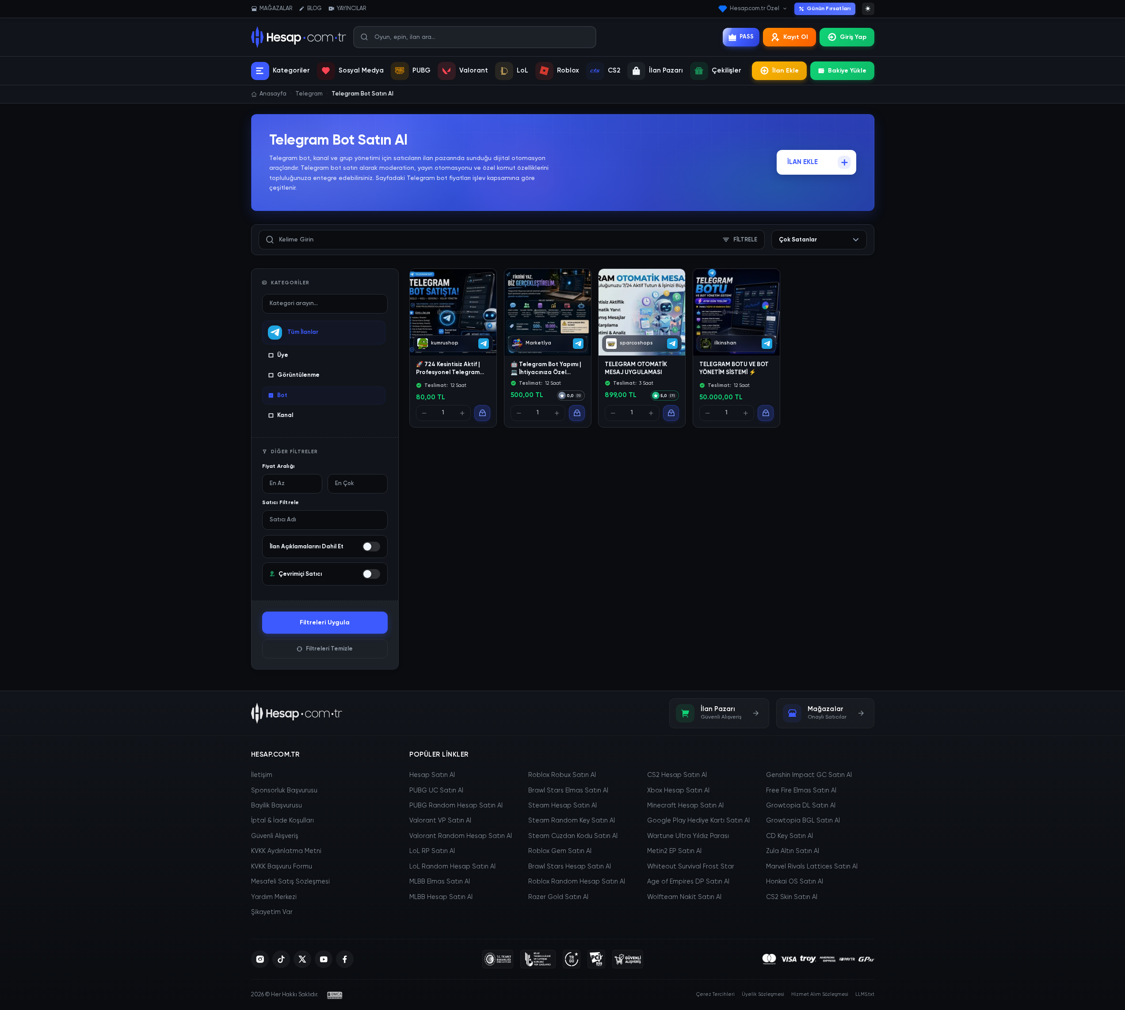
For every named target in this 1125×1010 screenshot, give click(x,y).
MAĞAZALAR (275, 8)
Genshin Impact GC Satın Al (809, 775)
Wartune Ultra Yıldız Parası (688, 836)
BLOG (314, 8)
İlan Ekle (785, 71)
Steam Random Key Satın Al (571, 821)
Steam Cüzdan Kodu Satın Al (573, 836)
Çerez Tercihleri (715, 994)
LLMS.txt (864, 994)
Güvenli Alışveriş (274, 836)
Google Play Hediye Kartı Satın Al (698, 821)
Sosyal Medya (361, 70)
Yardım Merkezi (274, 897)
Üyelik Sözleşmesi (763, 994)
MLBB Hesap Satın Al (441, 897)
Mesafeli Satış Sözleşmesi (290, 882)
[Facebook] (345, 959)
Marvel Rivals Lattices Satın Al (812, 867)
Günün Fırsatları (828, 8)
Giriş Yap (853, 37)
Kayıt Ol (795, 37)
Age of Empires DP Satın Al (688, 882)
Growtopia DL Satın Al (800, 806)
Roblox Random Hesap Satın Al (576, 882)
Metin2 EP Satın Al (674, 851)
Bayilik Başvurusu (276, 806)
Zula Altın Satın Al (792, 851)
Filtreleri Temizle (329, 649)
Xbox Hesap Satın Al (678, 791)
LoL (522, 70)
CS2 (614, 70)
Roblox (568, 70)
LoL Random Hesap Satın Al (452, 867)
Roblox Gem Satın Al (559, 851)
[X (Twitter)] (302, 959)
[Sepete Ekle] (482, 413)
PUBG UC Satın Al (436, 791)
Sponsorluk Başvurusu (284, 791)
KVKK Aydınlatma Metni (286, 851)
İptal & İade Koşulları (282, 821)
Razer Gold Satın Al (558, 897)
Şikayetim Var (272, 912)
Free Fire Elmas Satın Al (801, 791)
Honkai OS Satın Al (794, 882)
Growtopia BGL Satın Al (803, 821)
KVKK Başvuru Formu (281, 867)
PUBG (421, 70)
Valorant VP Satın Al (440, 821)
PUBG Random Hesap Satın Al (456, 806)
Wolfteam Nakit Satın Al (684, 897)
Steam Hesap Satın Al (562, 806)
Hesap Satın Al (432, 775)
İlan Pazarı (666, 70)
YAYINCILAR (351, 8)
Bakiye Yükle (847, 71)
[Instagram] (260, 959)
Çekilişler (726, 70)
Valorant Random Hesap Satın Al (460, 836)
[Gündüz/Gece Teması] (868, 9)
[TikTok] (281, 959)
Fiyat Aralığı (278, 466)
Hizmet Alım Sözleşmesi (819, 994)
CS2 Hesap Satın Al (677, 775)
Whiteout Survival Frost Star (690, 867)
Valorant (473, 70)
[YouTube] (323, 959)
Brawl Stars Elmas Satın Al (568, 791)
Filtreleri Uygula (325, 623)
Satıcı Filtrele (280, 502)
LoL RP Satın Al (432, 851)
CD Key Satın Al (789, 836)
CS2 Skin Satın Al (791, 897)
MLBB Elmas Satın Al (439, 882)
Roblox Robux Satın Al (562, 775)
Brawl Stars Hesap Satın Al (569, 867)
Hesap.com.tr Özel (754, 8)
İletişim (261, 775)
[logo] (297, 713)
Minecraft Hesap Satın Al (685, 806)
